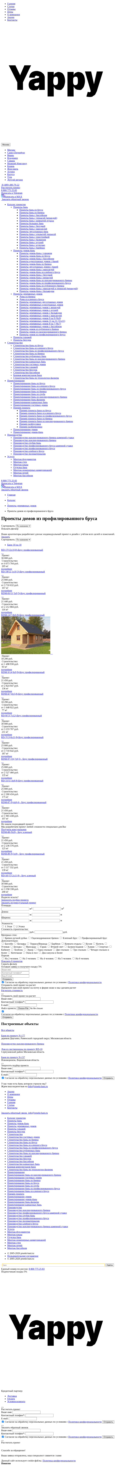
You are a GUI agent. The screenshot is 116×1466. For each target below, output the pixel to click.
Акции (10, 17)
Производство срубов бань (21, 1215)
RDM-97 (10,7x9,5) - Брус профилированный (24, 759)
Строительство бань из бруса (22, 1142)
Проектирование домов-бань (22, 1199)
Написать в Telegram (11, 193)
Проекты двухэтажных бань (33, 231)
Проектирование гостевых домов (24, 1177)
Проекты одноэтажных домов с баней (38, 261)
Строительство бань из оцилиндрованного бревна (33, 1153)
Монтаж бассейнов (17, 1248)
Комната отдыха (73, 943)
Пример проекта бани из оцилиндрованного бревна (46, 421)
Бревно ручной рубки (16, 938)
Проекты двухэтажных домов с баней (38, 267)
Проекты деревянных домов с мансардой (40, 315)
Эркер (30, 950)
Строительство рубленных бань (23, 1150)
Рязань (10, 155)
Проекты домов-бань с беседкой (35, 275)
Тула (9, 177)
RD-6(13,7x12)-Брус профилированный (21, 715)
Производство (14, 1207)
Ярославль (12, 169)
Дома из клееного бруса (31, 299)
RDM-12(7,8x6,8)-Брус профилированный (23, 615)
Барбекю (56, 943)
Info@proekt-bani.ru (38, 1086)
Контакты (12, 20)
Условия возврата (16, 1401)
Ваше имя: (6, 998)
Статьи (10, 6)
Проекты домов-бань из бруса (34, 256)
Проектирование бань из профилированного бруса (33, 1188)
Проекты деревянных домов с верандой (39, 307)
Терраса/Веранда (38, 943)
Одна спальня (44, 950)
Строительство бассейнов (20, 1161)
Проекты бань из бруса (31, 210)
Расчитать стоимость (12, 990)
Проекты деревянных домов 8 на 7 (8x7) (40, 323)
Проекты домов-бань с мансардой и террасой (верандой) (48, 288)
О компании (13, 14)
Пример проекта (15, 1194)
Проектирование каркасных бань (24, 1204)
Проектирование (16, 1172)
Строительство (15, 1134)
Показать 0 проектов (12, 961)
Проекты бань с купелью (32, 245)
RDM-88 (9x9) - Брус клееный (16, 832)
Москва (11, 150)
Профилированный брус (94, 938)
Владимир (12, 158)
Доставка (12, 1396)
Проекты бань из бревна (31, 212)
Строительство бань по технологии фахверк (30, 1169)
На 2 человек (11, 958)
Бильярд (21, 943)
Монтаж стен (14, 1242)
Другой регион (15, 179)
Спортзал (103, 947)
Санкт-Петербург (16, 152)
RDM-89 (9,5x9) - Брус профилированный (23, 854)
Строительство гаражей (19, 1156)
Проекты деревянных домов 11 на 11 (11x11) (42, 321)
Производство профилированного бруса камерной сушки (37, 1213)
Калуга (10, 174)
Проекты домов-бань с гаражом (35, 253)
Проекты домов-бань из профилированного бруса (45, 283)
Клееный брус (70, 938)
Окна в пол (31, 953)
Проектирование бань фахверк (23, 1202)
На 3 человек (29, 958)
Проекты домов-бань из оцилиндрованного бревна (45, 280)
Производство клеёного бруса (22, 1223)
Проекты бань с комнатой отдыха (36, 220)
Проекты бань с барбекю (32, 248)
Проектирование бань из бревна (23, 1180)
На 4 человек (47, 958)
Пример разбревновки (30, 426)
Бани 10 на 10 (14, 545)
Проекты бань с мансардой (33, 229)
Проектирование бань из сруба (23, 1186)
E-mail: (4, 1005)
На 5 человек (64, 958)
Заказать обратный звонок (15, 199)
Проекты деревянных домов (21, 1126)
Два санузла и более (52, 953)
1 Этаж (8, 926)
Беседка (17, 947)
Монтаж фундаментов (18, 1232)
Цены (10, 12)
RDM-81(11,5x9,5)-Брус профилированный (23, 593)
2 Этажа (20, 926)
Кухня (89, 943)
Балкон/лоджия (75, 947)
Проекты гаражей (16, 1129)
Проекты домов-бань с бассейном (36, 258)
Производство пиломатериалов (23, 1221)
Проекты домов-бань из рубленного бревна (41, 285)
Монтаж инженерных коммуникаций (26, 1240)
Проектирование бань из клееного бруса (28, 1191)
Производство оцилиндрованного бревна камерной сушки (37, 1226)
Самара (11, 160)
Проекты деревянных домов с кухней (38, 310)
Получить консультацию (13, 829)
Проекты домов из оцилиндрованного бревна (43, 332)
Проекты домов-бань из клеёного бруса (39, 272)
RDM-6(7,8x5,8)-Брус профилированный (22, 694)
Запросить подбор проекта (15, 900)
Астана (11, 171)
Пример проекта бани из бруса (35, 410)
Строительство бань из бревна (23, 1139)
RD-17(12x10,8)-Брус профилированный (22, 550)
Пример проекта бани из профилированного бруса (45, 416)
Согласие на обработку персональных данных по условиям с (53, 1078)
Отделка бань (14, 1237)
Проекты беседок (16, 1131)
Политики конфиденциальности (85, 982)
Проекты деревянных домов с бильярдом (40, 313)
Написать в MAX (13, 196)
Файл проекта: (8, 1008)
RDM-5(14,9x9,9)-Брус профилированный (23, 672)
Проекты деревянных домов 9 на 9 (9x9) (40, 318)
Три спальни (80, 950)
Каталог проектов (16, 1118)
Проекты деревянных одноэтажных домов (41, 304)
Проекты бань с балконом (32, 239)
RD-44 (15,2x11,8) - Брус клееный (18, 875)
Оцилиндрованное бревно (45, 938)
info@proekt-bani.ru (38, 1113)
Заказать (5, 537)
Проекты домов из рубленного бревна (39, 329)
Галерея (11, 3)
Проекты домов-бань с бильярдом (36, 291)
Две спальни (62, 950)
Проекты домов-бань (18, 1123)
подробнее (6, 569)
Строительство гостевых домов (23, 1137)
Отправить (7, 979)
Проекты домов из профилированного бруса (42, 334)
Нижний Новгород (17, 163)
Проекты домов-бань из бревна (35, 264)
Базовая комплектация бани (21, 1167)
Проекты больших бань (31, 223)
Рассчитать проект (10, 187)
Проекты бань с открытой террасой (37, 234)
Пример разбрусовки (30, 424)
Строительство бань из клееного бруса (27, 1145)
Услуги (10, 1229)
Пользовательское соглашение (22, 1256)
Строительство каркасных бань (23, 1164)
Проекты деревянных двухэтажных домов (41, 302)
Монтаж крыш (14, 1234)
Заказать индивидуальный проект (18, 902)
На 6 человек (82, 958)
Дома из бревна (27, 296)
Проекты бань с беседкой (32, 226)
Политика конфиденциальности (59, 1460)
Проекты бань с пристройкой (34, 237)
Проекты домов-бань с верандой (36, 277)
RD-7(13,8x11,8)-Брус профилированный (22, 737)
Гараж (43, 947)
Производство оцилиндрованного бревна (28, 1210)
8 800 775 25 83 (9, 190)
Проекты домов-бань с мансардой (36, 269)
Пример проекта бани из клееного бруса (40, 413)
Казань (10, 166)
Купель (100, 943)
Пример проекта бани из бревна (35, 418)
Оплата (11, 1398)
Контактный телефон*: (13, 1002)
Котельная (16, 953)
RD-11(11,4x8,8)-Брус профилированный (22, 780)
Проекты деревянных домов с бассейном (40, 326)
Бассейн (9, 943)
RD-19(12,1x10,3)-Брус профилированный (23, 571)
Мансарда (31, 947)
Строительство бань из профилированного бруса (32, 1148)
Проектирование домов (19, 1196)
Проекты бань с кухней (31, 242)
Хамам (91, 947)
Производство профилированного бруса (28, 1218)
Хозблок (18, 950)
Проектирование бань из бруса (23, 1183)
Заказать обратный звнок (14, 1113)
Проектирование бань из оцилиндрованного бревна (34, 1175)
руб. (32, 932)
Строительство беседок (19, 1158)
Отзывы (11, 9)
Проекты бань (14, 1120)
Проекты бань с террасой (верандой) (38, 218)
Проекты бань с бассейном (33, 215)
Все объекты (7, 1030)
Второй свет (57, 947)
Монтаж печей (14, 1245)
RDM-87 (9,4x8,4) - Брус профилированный (23, 802)
